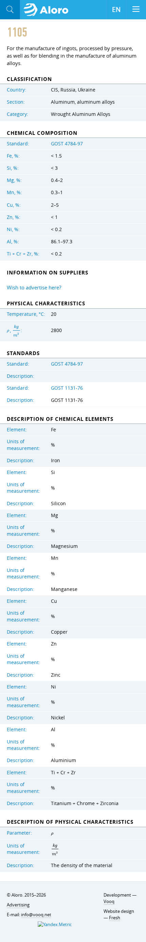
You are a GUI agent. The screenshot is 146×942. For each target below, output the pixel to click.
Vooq (109, 901)
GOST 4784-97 (67, 144)
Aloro (48, 9)
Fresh (114, 918)
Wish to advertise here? (34, 287)
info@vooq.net (36, 915)
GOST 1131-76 (67, 388)
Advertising (18, 905)
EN (116, 9)
